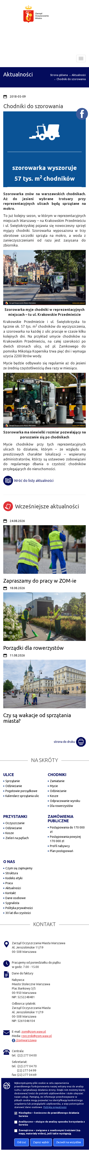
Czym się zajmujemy (18, 868)
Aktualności (79, 75)
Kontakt (10, 893)
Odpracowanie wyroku (65, 801)
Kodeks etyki (13, 878)
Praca (9, 883)
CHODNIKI (57, 774)
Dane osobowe (15, 898)
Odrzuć (21, 1142)
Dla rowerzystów (61, 806)
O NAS (9, 861)
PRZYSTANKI (15, 816)
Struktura (11, 873)
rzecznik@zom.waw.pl (36, 1036)
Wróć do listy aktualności (34, 480)
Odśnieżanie (13, 786)
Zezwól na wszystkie (68, 1142)
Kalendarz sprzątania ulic (22, 796)
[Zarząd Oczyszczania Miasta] (44, 18)
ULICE (8, 774)
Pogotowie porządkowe (21, 791)
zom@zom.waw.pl (33, 1031)
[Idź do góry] (82, 1134)
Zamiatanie (57, 781)
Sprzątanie (12, 781)
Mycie (54, 786)
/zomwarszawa (26, 1040)
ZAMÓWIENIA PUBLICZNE (60, 818)
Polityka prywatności (19, 908)
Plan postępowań (61, 851)
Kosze (54, 796)
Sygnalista (12, 903)
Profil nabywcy (60, 846)
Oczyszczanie (15, 823)
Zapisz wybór (41, 1142)
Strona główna (59, 75)
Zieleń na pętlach (17, 838)
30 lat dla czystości (18, 913)
